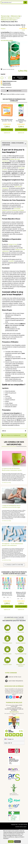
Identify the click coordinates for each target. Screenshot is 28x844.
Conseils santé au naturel (14, 565)
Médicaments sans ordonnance (20, 665)
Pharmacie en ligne (5, 16)
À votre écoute (21, 632)
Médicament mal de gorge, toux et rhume (10, 18)
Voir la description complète (7, 40)
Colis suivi (7, 632)
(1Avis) (23, 30)
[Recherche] (25, 2)
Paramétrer (17, 841)
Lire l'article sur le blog (6, 482)
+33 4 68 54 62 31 (14, 711)
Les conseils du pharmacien (12, 435)
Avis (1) (4, 431)
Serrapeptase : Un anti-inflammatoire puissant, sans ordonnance (12, 544)
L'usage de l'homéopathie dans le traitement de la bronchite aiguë (11, 506)
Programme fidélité (7, 664)
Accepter (11, 841)
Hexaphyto (3, 28)
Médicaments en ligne (16, 16)
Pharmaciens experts (7, 643)
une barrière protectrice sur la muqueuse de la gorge (13, 209)
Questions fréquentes (20, 643)
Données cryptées (7, 653)
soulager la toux (12, 244)
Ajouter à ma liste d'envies (8, 69)
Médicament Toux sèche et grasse (8, 19)
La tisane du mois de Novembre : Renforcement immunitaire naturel (11, 469)
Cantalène (11, 261)
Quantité (3, 74)
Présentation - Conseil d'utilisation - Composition (13, 144)
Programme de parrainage (20, 653)
